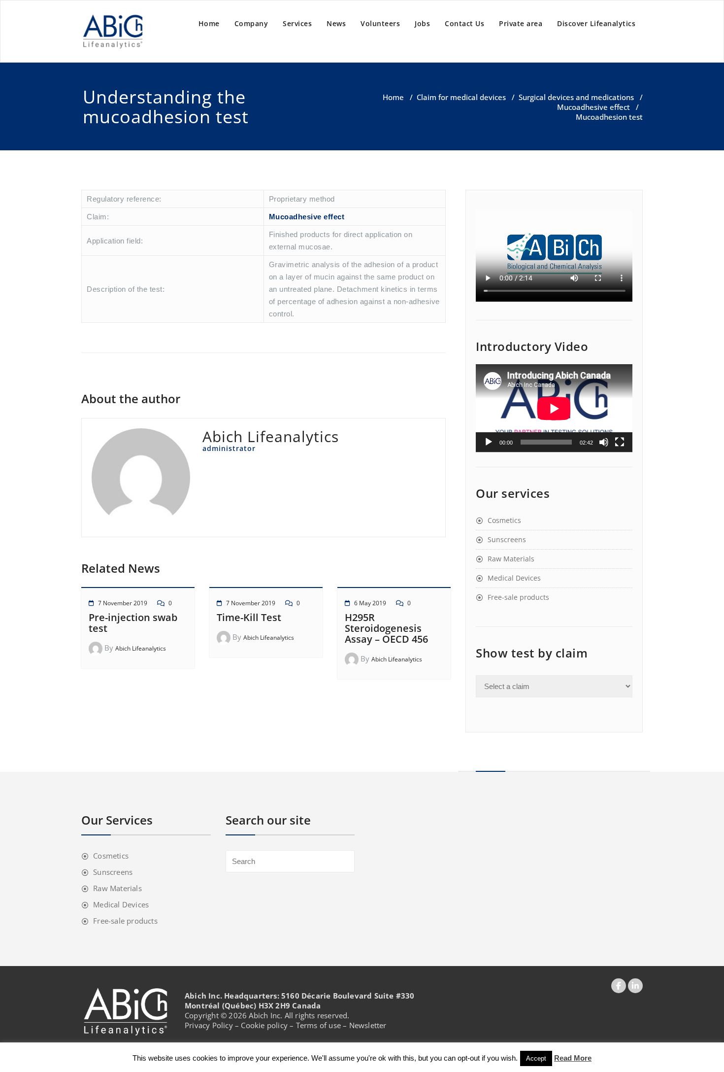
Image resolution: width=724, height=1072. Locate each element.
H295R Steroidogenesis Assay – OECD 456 (386, 628)
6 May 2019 (370, 603)
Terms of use (318, 1025)
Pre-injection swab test (133, 623)
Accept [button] (536, 1058)
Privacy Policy (209, 1025)
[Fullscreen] (620, 442)
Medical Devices (514, 578)
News (336, 23)
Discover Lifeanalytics (596, 23)
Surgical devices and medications (576, 97)
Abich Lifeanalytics (140, 648)
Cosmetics (504, 520)
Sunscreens (507, 539)
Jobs (422, 23)
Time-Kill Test (249, 617)
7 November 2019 (122, 603)
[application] (554, 408)
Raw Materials (511, 558)
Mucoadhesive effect (593, 107)
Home (209, 23)
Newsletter (368, 1025)
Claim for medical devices (461, 97)
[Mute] (604, 442)
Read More (573, 1058)
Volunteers (380, 23)
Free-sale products (518, 597)
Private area (520, 23)
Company (251, 23)
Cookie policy (264, 1025)
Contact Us (464, 23)
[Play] (489, 442)
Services (297, 23)
